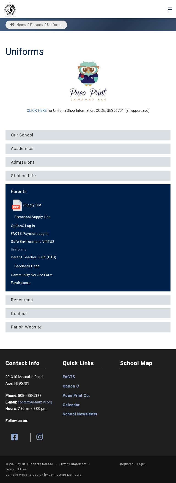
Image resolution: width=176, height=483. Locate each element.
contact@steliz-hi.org (35, 402)
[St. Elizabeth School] (9, 8)
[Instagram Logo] (43, 437)
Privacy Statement (73, 464)
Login (141, 464)
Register (126, 464)
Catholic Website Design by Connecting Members (43, 474)
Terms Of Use (16, 469)
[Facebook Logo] (18, 437)
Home (21, 25)
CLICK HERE (37, 110)
